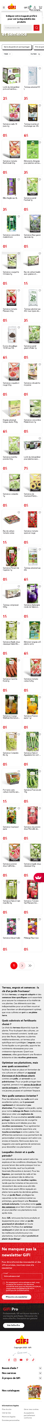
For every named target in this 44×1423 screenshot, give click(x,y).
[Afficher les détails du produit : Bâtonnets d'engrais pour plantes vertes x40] (32, 149)
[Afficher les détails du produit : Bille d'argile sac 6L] (11, 186)
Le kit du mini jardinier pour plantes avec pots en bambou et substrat (32, 458)
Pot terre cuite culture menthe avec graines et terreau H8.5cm (11, 791)
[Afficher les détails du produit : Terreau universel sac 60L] (32, 556)
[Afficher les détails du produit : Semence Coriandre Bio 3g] (11, 741)
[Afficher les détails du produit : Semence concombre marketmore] (11, 223)
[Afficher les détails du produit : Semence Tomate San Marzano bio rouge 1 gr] (32, 889)
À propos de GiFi (11, 1378)
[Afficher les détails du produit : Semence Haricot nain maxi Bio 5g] (11, 889)
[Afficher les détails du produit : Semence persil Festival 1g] (32, 186)
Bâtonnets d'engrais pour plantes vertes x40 (32, 162)
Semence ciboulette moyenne (32, 384)
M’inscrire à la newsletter (16, 1297)
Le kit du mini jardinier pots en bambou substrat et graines (11, 88)
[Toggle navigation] (4, 7)
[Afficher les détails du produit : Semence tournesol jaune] (11, 815)
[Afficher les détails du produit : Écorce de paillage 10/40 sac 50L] (11, 334)
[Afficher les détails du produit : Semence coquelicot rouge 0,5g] (11, 371)
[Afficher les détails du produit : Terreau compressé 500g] (11, 593)
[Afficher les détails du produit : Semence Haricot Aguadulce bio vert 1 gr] (32, 741)
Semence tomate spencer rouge (31, 532)
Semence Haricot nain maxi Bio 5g (11, 902)
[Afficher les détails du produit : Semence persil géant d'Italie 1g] (32, 334)
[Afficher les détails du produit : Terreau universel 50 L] (32, 75)
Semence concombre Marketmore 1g (32, 421)
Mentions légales (8, 1417)
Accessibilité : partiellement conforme (29, 1415)
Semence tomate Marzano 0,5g (10, 310)
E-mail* (6, 1273)
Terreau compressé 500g (11, 606)
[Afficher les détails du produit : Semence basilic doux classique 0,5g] (32, 852)
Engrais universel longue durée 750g (10, 421)
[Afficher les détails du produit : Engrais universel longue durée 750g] (11, 408)
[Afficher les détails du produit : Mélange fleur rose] (32, 926)
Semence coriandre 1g (10, 495)
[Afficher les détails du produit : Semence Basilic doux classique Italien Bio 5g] (11, 630)
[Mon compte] (35, 7)
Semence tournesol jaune (10, 828)
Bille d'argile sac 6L (10, 198)
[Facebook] (9, 1359)
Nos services (9, 1373)
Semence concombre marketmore (11, 236)
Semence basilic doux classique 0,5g (32, 865)
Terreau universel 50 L (32, 88)
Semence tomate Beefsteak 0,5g (10, 162)
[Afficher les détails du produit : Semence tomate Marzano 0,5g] (11, 297)
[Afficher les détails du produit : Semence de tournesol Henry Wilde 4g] (32, 482)
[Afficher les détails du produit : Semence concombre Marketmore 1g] (32, 408)
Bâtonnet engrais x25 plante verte (32, 643)
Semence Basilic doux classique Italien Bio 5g (11, 643)
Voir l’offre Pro (13, 1325)
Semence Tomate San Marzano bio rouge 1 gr (31, 902)
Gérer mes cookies (31, 1409)
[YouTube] (21, 1359)
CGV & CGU (6, 1413)
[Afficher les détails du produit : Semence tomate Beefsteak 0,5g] (11, 149)
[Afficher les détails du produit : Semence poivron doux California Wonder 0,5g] (11, 852)
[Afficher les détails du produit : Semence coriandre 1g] (11, 482)
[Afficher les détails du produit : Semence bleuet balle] (11, 926)
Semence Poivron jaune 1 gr (31, 717)
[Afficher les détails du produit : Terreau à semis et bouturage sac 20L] (32, 112)
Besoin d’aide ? (10, 1368)
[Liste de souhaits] (18, 68)
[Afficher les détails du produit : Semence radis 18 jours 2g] (11, 112)
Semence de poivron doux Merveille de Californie (32, 828)
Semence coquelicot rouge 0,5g (11, 384)
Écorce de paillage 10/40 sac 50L (10, 347)
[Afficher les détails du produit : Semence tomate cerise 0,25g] (32, 667)
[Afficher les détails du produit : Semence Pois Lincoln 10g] (32, 778)
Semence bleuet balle (11, 938)
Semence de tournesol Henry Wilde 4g (30, 495)
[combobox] (7, 54)
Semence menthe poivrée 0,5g (10, 458)
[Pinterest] (27, 1359)
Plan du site (6, 1409)
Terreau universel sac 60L (32, 569)
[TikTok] (33, 1359)
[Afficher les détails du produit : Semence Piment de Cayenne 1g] (11, 556)
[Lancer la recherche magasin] (36, 28)
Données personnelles (10, 1420)
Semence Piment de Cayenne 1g (11, 569)
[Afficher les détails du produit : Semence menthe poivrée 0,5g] (11, 445)
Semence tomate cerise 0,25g (31, 680)
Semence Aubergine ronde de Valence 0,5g (32, 606)
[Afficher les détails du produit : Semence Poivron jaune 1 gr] (32, 704)
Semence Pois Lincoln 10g (32, 791)
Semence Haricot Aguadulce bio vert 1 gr (32, 754)
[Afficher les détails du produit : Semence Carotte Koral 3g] (11, 667)
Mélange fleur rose (31, 938)
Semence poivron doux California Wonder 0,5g (10, 865)
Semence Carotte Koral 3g (10, 680)
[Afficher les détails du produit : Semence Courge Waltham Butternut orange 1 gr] (11, 704)
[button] (29, 7)
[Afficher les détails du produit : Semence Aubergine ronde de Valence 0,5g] (32, 593)
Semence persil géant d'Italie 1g (30, 347)
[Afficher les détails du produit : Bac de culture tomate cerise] (11, 519)
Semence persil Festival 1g (30, 199)
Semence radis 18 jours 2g (10, 125)
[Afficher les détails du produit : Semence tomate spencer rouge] (32, 519)
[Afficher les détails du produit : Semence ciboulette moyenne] (32, 371)
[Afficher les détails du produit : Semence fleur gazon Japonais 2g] (32, 223)
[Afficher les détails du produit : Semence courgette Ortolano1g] (11, 260)
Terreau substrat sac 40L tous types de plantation (32, 310)
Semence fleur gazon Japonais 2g (32, 236)
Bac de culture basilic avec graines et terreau (32, 273)
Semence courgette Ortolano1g (11, 273)
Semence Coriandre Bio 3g (10, 754)
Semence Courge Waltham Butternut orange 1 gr (10, 717)
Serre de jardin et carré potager (17, 47)
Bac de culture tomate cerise (8, 532)
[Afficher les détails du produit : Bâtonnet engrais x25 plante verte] (32, 630)
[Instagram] (15, 1359)
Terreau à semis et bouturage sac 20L (31, 125)
